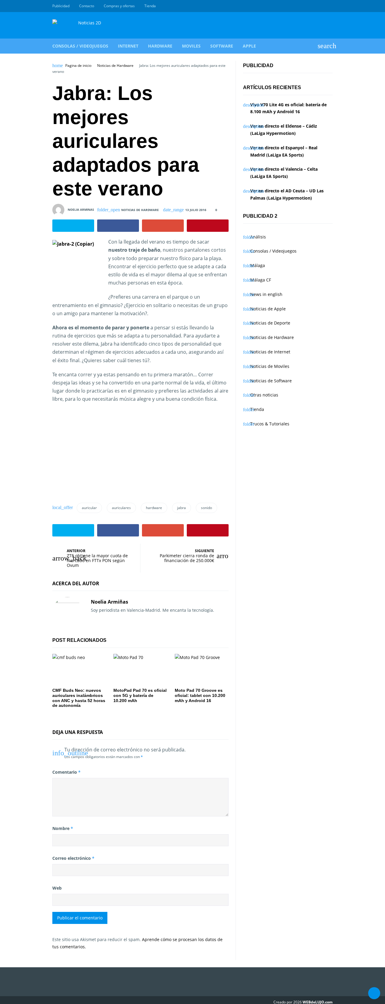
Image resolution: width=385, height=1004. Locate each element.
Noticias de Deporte (270, 323)
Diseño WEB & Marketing (322, 6)
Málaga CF (260, 280)
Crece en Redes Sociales (329, 6)
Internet (128, 46)
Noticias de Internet (270, 352)
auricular (89, 507)
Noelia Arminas (81, 209)
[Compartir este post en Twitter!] (73, 225)
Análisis (258, 237)
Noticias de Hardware (115, 65)
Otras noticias (264, 395)
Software (221, 46)
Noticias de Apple (268, 309)
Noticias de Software (271, 381)
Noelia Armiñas (109, 601)
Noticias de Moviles (269, 366)
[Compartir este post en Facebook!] (118, 225)
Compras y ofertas (119, 5)
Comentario (66, 772)
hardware (154, 507)
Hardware (160, 46)
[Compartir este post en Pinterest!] (208, 225)
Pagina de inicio (78, 65)
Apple (249, 46)
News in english (266, 294)
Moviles (191, 46)
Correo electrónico (73, 858)
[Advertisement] (97, 455)
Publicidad (60, 5)
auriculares (121, 507)
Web (57, 888)
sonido (206, 507)
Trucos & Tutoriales (269, 424)
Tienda (150, 5)
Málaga (257, 265)
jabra (181, 507)
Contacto (86, 5)
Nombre (62, 828)
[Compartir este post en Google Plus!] (163, 225)
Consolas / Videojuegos (80, 46)
